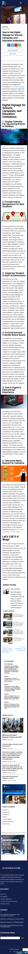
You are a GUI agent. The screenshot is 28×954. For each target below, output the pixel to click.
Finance (6, 676)
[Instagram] (14, 951)
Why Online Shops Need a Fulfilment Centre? (18, 639)
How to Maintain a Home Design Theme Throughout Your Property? (10, 915)
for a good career (13, 566)
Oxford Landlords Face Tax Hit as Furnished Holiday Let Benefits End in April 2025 (12, 697)
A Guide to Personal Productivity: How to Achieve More (7, 650)
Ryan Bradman (14, 50)
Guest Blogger (15, 592)
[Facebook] (8, 45)
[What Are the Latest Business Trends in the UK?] (12, 725)
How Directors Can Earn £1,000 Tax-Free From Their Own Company (12, 680)
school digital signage (17, 86)
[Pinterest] (16, 45)
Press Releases (8, 664)
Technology (10, 619)
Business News (9, 627)
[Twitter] (12, 45)
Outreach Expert (15, 594)
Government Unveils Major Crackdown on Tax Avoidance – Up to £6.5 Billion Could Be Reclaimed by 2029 (12, 688)
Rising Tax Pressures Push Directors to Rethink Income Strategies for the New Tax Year (12, 706)
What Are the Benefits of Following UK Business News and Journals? (18, 624)
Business (5, 26)
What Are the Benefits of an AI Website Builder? (18, 615)
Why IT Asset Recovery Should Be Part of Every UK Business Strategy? (18, 632)
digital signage (16, 427)
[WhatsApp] (19, 45)
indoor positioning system (10, 253)
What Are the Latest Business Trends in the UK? (12, 736)
